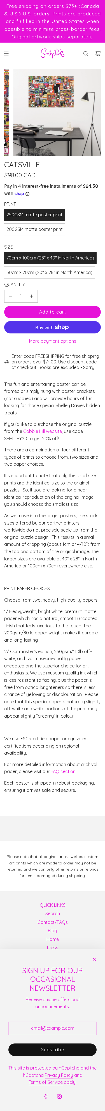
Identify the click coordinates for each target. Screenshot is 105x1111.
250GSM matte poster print (34, 214)
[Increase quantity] (31, 296)
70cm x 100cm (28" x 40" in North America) (50, 258)
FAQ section (63, 771)
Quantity (14, 284)
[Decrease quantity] (10, 296)
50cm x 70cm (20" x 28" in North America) (49, 272)
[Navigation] (6, 53)
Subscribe (52, 1049)
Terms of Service (46, 1082)
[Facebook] (46, 1096)
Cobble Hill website (42, 431)
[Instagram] (59, 1096)
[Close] (94, 960)
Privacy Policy (59, 1075)
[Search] (86, 53)
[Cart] (98, 53)
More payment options (52, 341)
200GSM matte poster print (34, 229)
